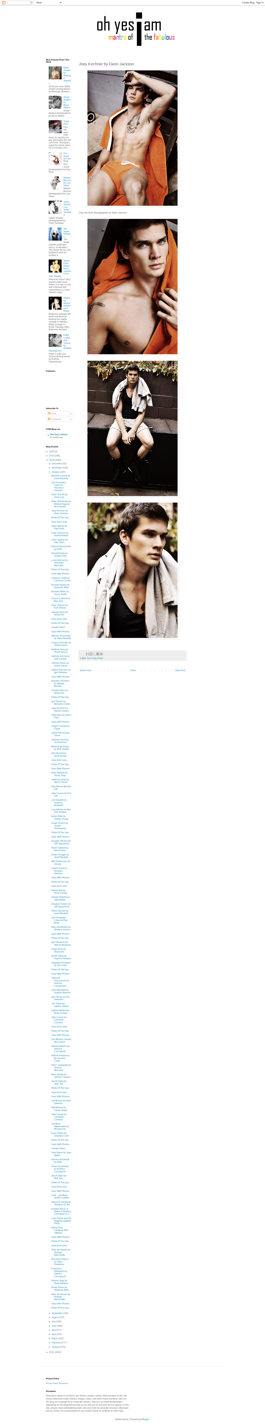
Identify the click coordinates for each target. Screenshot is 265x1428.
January (56, 1347)
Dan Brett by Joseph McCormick (61, 1040)
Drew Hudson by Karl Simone (59, 606)
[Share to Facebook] (98, 654)
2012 (52, 1352)
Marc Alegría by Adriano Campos (61, 1075)
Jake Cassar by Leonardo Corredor (59, 1020)
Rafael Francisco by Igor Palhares (61, 671)
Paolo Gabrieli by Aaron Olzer (59, 849)
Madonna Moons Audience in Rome (66, 304)
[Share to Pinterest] (101, 654)
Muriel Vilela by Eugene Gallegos (61, 957)
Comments (55, 419)
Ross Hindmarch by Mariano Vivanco (61, 928)
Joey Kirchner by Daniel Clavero (60, 709)
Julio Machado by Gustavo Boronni (60, 991)
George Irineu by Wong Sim (59, 613)
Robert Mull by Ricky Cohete (59, 891)
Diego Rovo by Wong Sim (58, 950)
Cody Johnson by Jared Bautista (60, 534)
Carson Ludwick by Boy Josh (60, 599)
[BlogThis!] (91, 654)
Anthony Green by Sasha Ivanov (60, 664)
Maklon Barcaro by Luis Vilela (67, 181)
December (57, 463)
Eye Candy (92, 658)
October (56, 472)
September (57, 1313)
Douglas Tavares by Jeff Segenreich (61, 842)
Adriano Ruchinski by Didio (60, 1160)
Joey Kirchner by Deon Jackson (59, 511)
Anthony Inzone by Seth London (60, 657)
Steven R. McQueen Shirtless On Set (61, 1203)
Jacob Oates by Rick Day (59, 1177)
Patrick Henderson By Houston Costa (60, 1058)
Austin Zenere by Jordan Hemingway (59, 826)
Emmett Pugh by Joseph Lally (59, 554)
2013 (52, 460)
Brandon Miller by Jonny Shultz (60, 592)
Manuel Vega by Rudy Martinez (59, 1281)
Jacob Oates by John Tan (59, 1082)
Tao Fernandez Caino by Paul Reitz (59, 920)
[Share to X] (94, 654)
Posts (53, 413)
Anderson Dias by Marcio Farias (60, 780)
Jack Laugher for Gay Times (59, 541)
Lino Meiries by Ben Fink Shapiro (61, 810)
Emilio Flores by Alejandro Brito (60, 1288)
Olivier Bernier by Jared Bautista (59, 912)
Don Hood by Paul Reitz (67, 157)
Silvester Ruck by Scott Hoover (59, 741)
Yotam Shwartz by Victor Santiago (67, 208)
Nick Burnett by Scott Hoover (59, 754)
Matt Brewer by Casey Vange (59, 1108)
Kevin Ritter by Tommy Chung (59, 817)
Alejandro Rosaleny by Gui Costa (61, 964)
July (54, 1321)
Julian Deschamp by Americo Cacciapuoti (60, 1169)
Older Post (180, 670)
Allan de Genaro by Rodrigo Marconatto (60, 1252)
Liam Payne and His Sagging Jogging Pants (61, 1221)
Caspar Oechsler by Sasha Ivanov (61, 643)
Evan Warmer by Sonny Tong (59, 774)
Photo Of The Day (60, 517)
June (54, 1326)
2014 (52, 455)
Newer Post (85, 670)
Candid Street (58, 627)
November (57, 467)
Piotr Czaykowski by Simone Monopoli (61, 1068)
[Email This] (87, 654)
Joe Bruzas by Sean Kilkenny (61, 1101)
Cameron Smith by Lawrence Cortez (61, 579)
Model (100, 658)
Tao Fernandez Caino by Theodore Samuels (58, 486)
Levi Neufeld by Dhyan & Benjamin (59, 802)
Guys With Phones (60, 573)
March (55, 1338)
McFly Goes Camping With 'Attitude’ (59, 1230)
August (55, 1317)
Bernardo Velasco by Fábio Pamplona (60, 1262)
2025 (52, 451)
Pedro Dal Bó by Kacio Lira (59, 495)
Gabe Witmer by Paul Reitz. (59, 527)
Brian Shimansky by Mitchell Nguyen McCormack (61, 504)
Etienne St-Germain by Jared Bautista (61, 637)
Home (133, 670)
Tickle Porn (66, 122)
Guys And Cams (59, 522)
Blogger (145, 1419)
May (54, 1330)
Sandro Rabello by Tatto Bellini (60, 898)
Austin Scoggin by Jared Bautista (60, 855)
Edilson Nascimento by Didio (61, 547)
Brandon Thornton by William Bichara (60, 683)
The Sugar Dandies (67, 233)
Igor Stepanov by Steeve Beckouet (61, 943)
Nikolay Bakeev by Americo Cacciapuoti (60, 1049)
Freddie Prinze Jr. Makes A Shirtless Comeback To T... (61, 1211)
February (56, 1342)
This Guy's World (58, 434)
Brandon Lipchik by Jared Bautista (60, 476)
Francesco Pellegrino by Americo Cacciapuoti (59, 1272)
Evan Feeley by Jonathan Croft (60, 1134)
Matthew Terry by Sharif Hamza (59, 650)
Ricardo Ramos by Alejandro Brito (60, 586)
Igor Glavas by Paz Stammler (60, 998)
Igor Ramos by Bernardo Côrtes (60, 702)
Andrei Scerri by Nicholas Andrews (59, 871)
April (54, 1334)
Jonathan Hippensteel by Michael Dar (60, 1126)
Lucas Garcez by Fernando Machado (59, 563)
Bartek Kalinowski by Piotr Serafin (60, 747)
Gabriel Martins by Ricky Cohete (60, 1011)
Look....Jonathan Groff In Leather (60, 1196)
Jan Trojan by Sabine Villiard (60, 1004)
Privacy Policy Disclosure (57, 1383)
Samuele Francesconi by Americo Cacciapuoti (60, 982)
